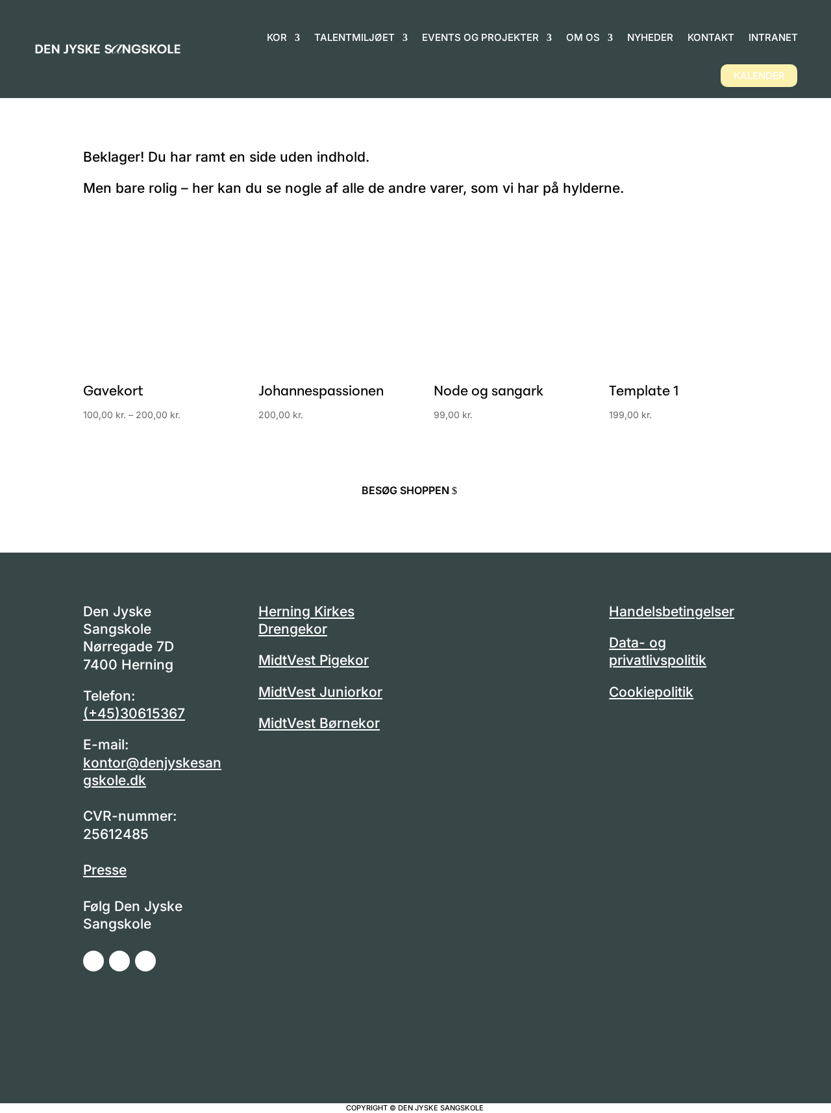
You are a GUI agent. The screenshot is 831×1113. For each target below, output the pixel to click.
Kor (277, 37)
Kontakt (711, 37)
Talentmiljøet (354, 37)
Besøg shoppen (405, 490)
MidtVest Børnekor (319, 723)
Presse (105, 870)
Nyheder (650, 37)
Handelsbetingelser (671, 611)
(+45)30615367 (134, 713)
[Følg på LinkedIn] (145, 961)
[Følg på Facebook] (93, 961)
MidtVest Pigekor (313, 660)
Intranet (773, 37)
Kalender (759, 75)
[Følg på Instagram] (119, 961)
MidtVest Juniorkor (320, 692)
